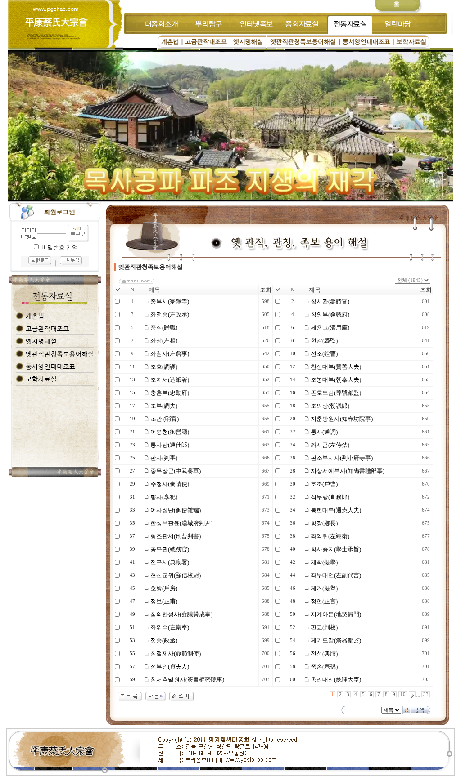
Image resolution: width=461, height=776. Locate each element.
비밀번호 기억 (59, 247)
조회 (265, 289)
